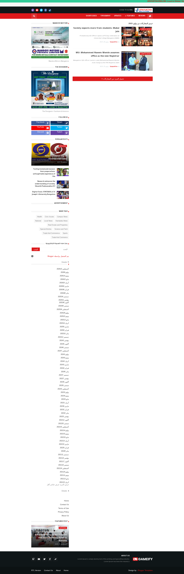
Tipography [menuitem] (105, 16)
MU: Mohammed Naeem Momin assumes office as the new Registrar (97, 55)
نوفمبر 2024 (64, 340)
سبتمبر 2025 (63, 306)
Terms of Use (63, 508)
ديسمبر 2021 (63, 454)
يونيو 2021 (64, 475)
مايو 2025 (64, 320)
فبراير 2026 (64, 290)
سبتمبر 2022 (63, 423)
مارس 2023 (64, 406)
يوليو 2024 (65, 354)
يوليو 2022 (64, 430)
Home (66, 501)
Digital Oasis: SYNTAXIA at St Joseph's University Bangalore (43, 193)
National (38, 221)
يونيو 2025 (64, 316)
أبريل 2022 (64, 441)
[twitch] (32, 10)
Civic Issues (49, 217)
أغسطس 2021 (63, 468)
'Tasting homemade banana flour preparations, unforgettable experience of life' (44, 173)
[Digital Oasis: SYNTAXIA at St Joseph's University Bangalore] (63, 195)
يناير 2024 (65, 372)
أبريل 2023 (64, 403)
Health (39, 217)
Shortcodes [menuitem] (91, 16)
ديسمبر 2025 (63, 297)
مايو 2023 (65, 399)
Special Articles (45, 229)
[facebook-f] (45, 10)
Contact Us (64, 504)
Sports (65, 233)
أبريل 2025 (64, 323)
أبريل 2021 (64, 482)
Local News (48, 221)
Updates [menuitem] (117, 16)
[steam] (49, 10)
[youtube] (37, 10)
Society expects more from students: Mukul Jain (96, 30)
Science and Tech (61, 229)
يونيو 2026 (64, 276)
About (58, 570)
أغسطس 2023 (63, 389)
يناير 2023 (65, 413)
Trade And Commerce (60, 237)
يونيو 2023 (65, 396)
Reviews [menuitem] (142, 16)
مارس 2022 (64, 444)
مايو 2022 (64, 437)
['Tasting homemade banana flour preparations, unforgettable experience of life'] (63, 172)
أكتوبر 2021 (64, 461)
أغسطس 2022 (63, 427)
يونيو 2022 (64, 434)
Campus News (62, 217)
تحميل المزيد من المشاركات (113, 79)
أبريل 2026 (64, 283)
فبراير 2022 (64, 448)
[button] (34, 16)
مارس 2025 (64, 327)
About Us (65, 516)
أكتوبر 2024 (64, 344)
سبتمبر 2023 (64, 385)
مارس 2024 (64, 365)
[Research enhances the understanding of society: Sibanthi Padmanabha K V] (63, 184)
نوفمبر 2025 (64, 300)
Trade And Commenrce (51, 233)
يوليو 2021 (64, 472)
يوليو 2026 (65, 272)
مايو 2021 (64, 479)
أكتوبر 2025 (64, 302)
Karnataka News (62, 221)
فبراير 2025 (64, 330)
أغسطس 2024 (63, 351)
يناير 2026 (64, 293)
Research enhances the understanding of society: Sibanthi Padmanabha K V (45, 184)
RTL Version (36, 570)
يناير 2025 (64, 333)
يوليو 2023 (65, 392)
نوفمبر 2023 (64, 378)
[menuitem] (150, 16)
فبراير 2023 (64, 410)
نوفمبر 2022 (64, 416)
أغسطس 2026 (63, 269)
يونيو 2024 (65, 358)
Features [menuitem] (131, 16)
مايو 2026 (64, 279)
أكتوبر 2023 (64, 382)
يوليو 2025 (64, 313)
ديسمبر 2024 (63, 337)
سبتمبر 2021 (63, 465)
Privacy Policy (63, 512)
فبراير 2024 (64, 368)
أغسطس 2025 (63, 309)
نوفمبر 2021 (64, 458)
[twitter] (41, 10)
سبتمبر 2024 (64, 347)
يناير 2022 (65, 451)
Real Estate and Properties (58, 225)
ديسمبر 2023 (64, 375)
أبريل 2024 (64, 361)
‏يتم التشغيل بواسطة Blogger (58, 256)
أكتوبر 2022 (64, 420)
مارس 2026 (64, 286)
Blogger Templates (145, 570)
